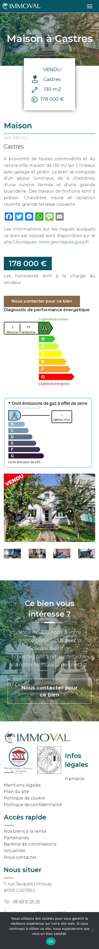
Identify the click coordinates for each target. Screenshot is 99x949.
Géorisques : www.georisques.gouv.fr (50, 242)
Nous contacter (20, 857)
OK (50, 941)
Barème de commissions (30, 844)
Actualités (14, 850)
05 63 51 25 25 (26, 901)
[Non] (92, 930)
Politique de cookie (24, 798)
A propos (74, 778)
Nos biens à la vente (25, 831)
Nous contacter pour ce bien (42, 301)
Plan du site (16, 791)
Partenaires (16, 837)
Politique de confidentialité (33, 804)
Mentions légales (22, 785)
